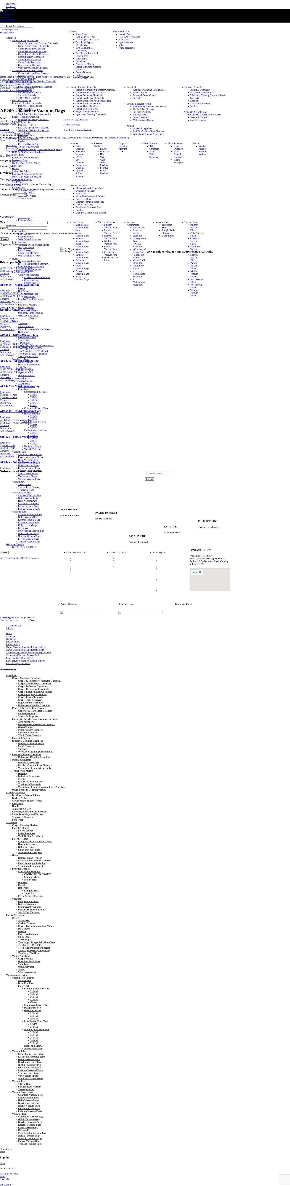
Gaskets (79, 75)
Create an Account (9, 1173)
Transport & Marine (193, 87)
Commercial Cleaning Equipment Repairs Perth (170, 586)
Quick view (5, 276)
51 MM (33, 443)
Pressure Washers (98, 144)
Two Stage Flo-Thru (28, 356)
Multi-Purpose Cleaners (144, 120)
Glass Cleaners (140, 117)
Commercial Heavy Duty (36, 408)
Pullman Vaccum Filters (194, 227)
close (2, 1151)
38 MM (33, 402)
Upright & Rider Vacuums (30, 313)
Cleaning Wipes (80, 560)
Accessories (23, 323)
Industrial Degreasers (200, 90)
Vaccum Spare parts (107, 222)
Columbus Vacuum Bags (82, 261)
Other (15, 855)
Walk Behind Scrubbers (154, 154)
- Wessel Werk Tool (138, 245)
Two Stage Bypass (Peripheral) (33, 351)
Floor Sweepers (175, 143)
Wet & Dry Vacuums (28, 315)
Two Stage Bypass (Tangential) (33, 353)
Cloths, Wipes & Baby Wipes (89, 188)
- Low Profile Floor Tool (139, 261)
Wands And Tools (121, 31)
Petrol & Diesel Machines (30, 299)
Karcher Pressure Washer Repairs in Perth (171, 575)
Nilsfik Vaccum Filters (28, 465)
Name (4, 222)
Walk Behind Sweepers (178, 154)
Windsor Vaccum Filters (194, 293)
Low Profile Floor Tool (35, 422)
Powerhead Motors (27, 337)
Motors (72, 31)
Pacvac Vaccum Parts (110, 231)
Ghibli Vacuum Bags (82, 267)
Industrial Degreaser (142, 128)
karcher (112, 137)
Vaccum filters (191, 222)
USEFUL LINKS (118, 552)
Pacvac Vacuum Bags (82, 272)
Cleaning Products (78, 185)
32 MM (33, 394)
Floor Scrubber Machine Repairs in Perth (170, 570)
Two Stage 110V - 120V (87, 39)
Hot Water (103, 155)
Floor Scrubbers (151, 143)
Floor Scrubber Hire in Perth (172, 566)
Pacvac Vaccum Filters (29, 468)
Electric (103, 149)
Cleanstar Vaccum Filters (30, 454)
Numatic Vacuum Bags (82, 239)
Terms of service (123, 560)
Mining (130, 126)
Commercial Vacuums (81, 166)
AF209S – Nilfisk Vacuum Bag (19, 335)
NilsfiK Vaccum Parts (110, 242)
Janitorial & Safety (84, 204)
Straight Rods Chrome (168, 231)
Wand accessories (26, 375)
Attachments (24, 383)
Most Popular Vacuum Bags (82, 227)
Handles (79, 210)
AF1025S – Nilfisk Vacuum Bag (19, 411)
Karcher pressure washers (202, 152)
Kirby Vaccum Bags (82, 278)
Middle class (30, 879)
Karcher (202, 146)
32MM (33, 424)
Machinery (77, 563)
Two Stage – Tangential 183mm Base (36, 345)
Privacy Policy (122, 566)
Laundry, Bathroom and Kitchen (91, 212)
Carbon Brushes (26, 326)
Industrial (131, 87)
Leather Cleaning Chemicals (75, 120)
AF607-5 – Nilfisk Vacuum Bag (19, 360)
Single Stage (24, 340)
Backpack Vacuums (27, 304)
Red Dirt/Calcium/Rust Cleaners (148, 131)
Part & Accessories (81, 555)
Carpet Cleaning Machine (123, 146)
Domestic (104, 151)
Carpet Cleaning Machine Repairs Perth (171, 581)
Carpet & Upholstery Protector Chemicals (95, 90)
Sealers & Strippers (199, 117)
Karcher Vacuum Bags (82, 245)
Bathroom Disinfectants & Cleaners (150, 106)
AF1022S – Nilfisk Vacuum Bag (19, 386)
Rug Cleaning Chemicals (87, 111)
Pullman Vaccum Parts (110, 226)
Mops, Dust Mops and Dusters (90, 196)
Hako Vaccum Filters (28, 460)
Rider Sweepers (178, 147)
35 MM (33, 397)
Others (33, 405)
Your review (7, 217)
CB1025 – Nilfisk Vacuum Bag (19, 436)
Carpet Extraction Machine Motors (34, 329)
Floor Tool (23, 389)
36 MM (33, 400)
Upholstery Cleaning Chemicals (91, 114)
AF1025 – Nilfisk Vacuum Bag (19, 462)
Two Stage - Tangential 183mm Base (87, 54)
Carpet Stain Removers (87, 109)
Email (3, 228)
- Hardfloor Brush (138, 267)
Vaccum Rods (162, 222)
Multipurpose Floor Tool (36, 430)
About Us (120, 555)
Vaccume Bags (75, 137)
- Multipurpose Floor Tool (139, 282)
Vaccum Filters (19, 451)
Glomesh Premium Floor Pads (90, 201)
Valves (122, 45)
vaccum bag (123, 137)
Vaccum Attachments (22, 381)
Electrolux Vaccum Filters (30, 457)
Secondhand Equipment (30, 866)
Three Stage (81, 58)
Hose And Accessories (29, 364)
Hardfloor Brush (32, 413)
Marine (193, 106)
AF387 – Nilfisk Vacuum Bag (18, 310)
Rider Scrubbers (154, 147)
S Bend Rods (168, 235)
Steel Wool (17, 182)
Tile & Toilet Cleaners (143, 109)
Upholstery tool (126, 42)
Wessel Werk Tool (33, 449)
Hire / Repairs (159, 552)
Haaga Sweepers (178, 161)
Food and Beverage (71, 125)
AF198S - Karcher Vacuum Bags (16, 82)
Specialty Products (142, 112)
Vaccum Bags (76, 222)
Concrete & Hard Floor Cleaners (205, 114)
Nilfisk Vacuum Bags (82, 234)
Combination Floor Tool (35, 392)
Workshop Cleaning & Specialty (148, 134)
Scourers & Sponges (85, 191)
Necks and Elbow (32, 446)
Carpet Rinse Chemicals (87, 106)
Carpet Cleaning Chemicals (82, 87)
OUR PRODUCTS (75, 552)
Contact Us (121, 558)
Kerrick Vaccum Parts (110, 237)
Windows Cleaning (81, 571)
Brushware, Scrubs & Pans (88, 207)
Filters (75, 569)
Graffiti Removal (198, 120)
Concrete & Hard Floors (195, 112)
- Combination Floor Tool (139, 274)
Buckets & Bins (83, 199)
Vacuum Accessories (16, 378)
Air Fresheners (25, 84)
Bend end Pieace (137, 231)
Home (3, 77)
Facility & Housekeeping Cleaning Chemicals (34, 81)
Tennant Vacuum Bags (30, 1144)
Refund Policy (122, 563)
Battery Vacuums (26, 307)
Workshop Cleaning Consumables (149, 90)
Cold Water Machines (104, 162)
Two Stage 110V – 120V (30, 348)
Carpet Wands (125, 34)
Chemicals (77, 558)
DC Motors (23, 332)
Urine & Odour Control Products (77, 130)
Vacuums (16, 302)
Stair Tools (23, 367)
